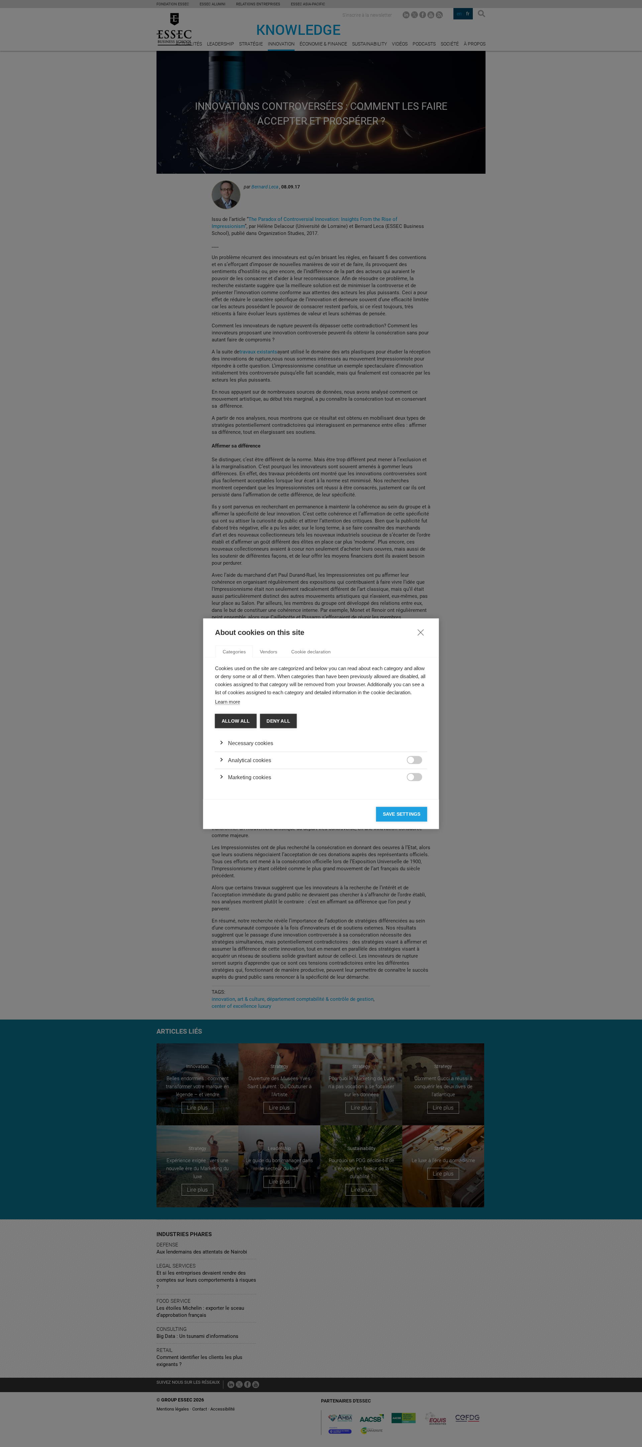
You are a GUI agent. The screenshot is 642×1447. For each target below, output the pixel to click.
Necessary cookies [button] (250, 743)
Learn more (227, 701)
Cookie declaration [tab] (311, 651)
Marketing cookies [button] (249, 777)
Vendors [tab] (268, 651)
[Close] (420, 632)
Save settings (402, 814)
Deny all (278, 720)
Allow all (236, 720)
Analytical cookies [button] (249, 760)
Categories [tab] (234, 651)
